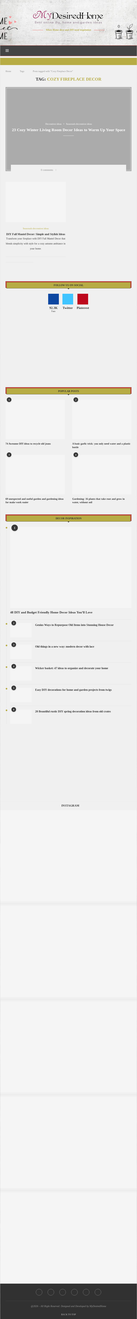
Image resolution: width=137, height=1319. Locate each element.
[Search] (129, 51)
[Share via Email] (97, 170)
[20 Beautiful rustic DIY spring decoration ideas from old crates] (21, 717)
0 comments (47, 170)
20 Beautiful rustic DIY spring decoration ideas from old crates (73, 711)
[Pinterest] (71, 37)
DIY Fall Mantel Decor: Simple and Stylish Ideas (35, 234)
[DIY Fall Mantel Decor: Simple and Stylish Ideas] (36, 202)
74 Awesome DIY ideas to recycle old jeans (28, 443)
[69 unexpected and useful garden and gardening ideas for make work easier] (35, 474)
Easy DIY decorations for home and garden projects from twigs (73, 689)
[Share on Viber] (93, 170)
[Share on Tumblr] (79, 170)
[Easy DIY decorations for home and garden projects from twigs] (21, 695)
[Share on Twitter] (69, 170)
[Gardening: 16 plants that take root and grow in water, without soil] (101, 474)
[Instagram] (66, 37)
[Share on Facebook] (65, 170)
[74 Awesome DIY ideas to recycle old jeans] (35, 419)
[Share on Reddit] (83, 170)
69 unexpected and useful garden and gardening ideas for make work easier (35, 501)
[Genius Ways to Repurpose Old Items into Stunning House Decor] (21, 630)
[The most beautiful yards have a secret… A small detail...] (68, 1194)
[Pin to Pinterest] (74, 170)
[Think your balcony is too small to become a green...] (68, 1098)
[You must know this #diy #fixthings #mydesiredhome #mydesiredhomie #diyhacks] (68, 1003)
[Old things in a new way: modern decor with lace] (21, 652)
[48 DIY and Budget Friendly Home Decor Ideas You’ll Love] (70, 567)
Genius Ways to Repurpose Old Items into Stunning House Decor (74, 624)
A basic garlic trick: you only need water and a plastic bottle (101, 445)
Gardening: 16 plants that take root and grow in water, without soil (98, 501)
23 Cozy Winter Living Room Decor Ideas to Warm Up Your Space (68, 130)
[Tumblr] (76, 37)
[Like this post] (59, 170)
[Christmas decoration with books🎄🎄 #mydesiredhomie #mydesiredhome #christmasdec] (68, 907)
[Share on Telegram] (88, 170)
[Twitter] (61, 37)
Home (8, 71)
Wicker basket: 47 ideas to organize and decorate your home (71, 668)
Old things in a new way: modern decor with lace (64, 646)
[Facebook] (56, 37)
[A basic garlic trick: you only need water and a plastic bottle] (101, 419)
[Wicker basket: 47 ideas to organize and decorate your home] (21, 673)
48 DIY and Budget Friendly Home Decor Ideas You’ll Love (51, 612)
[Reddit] (81, 37)
